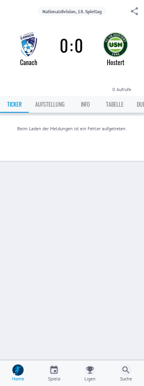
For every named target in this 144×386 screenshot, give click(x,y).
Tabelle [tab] (115, 104)
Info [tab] (85, 104)
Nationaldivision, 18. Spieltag (72, 11)
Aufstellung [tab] (49, 104)
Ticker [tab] (14, 104)
